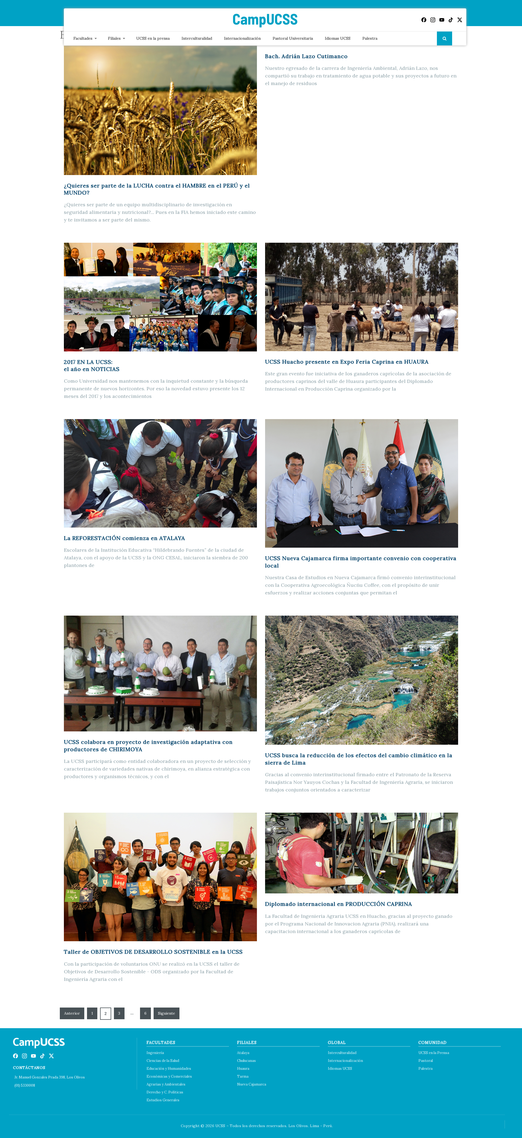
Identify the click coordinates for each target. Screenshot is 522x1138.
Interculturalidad (197, 38)
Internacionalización (242, 38)
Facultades (82, 38)
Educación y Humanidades (169, 1068)
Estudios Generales (163, 1100)
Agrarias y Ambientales (166, 1084)
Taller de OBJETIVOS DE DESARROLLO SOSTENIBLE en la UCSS (153, 951)
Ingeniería (155, 1052)
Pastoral (425, 1060)
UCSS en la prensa (153, 38)
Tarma (242, 1076)
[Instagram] (432, 19)
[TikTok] (450, 19)
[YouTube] (441, 19)
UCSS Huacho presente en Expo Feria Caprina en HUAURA (347, 361)
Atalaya (243, 1052)
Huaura (243, 1068)
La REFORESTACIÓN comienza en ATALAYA (124, 538)
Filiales (114, 38)
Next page (166, 1013)
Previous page (72, 1013)
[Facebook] (423, 19)
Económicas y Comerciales (169, 1076)
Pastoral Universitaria (293, 38)
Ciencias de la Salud (163, 1060)
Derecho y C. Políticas (165, 1092)
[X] (459, 19)
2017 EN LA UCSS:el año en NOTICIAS (92, 365)
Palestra (369, 38)
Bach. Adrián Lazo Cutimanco (306, 56)
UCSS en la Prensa (433, 1052)
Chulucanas (246, 1060)
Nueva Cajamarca (251, 1084)
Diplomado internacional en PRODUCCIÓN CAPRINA (338, 903)
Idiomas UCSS (337, 38)
